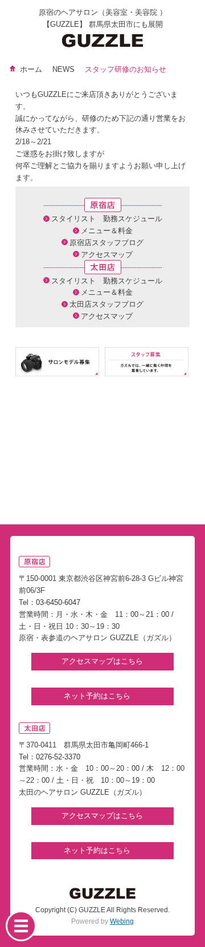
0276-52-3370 (58, 757)
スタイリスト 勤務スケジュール (106, 218)
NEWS (63, 69)
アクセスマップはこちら (102, 661)
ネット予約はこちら (98, 696)
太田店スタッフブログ (106, 304)
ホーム (31, 69)
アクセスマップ (107, 254)
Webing (122, 921)
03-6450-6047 (58, 602)
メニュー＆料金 (107, 230)
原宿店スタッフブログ (106, 242)
